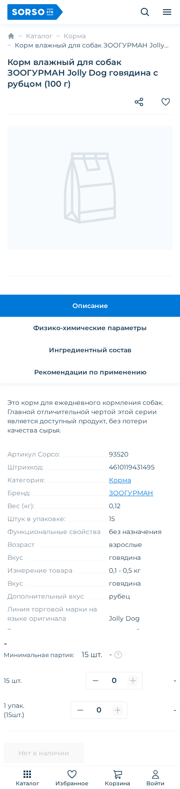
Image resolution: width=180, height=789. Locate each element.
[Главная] (11, 36)
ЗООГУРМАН (131, 493)
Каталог (27, 783)
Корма (75, 36)
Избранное (72, 783)
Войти (155, 783)
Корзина (117, 783)
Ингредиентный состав (90, 350)
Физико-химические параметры (90, 328)
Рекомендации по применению (90, 372)
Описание (90, 306)
